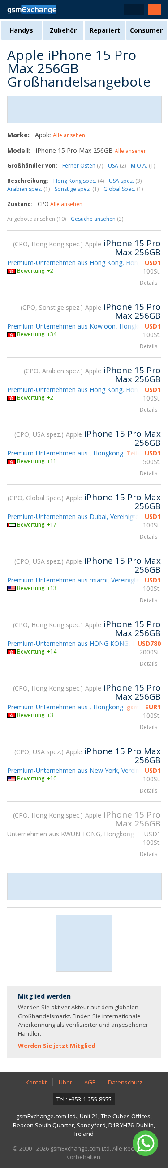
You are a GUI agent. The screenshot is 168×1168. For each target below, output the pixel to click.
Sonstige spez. (77, 189)
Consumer (146, 30)
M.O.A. (143, 165)
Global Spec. (123, 189)
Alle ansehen (69, 135)
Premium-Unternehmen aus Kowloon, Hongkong (78, 326)
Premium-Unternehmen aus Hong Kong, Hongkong (81, 262)
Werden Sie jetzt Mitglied (56, 1046)
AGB (90, 1082)
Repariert (105, 30)
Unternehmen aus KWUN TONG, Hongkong (70, 834)
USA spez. (125, 181)
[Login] (154, 9)
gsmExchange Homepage (31, 9)
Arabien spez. (28, 189)
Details (148, 283)
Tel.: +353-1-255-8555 (84, 1099)
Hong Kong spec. (78, 181)
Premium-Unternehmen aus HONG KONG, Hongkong (84, 643)
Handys (21, 30)
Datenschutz (125, 1082)
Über (65, 1082)
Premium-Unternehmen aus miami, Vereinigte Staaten (85, 580)
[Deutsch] (134, 9)
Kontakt (36, 1082)
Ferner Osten (82, 165)
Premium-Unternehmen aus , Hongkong (65, 453)
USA (117, 165)
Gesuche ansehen (97, 219)
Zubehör (63, 30)
